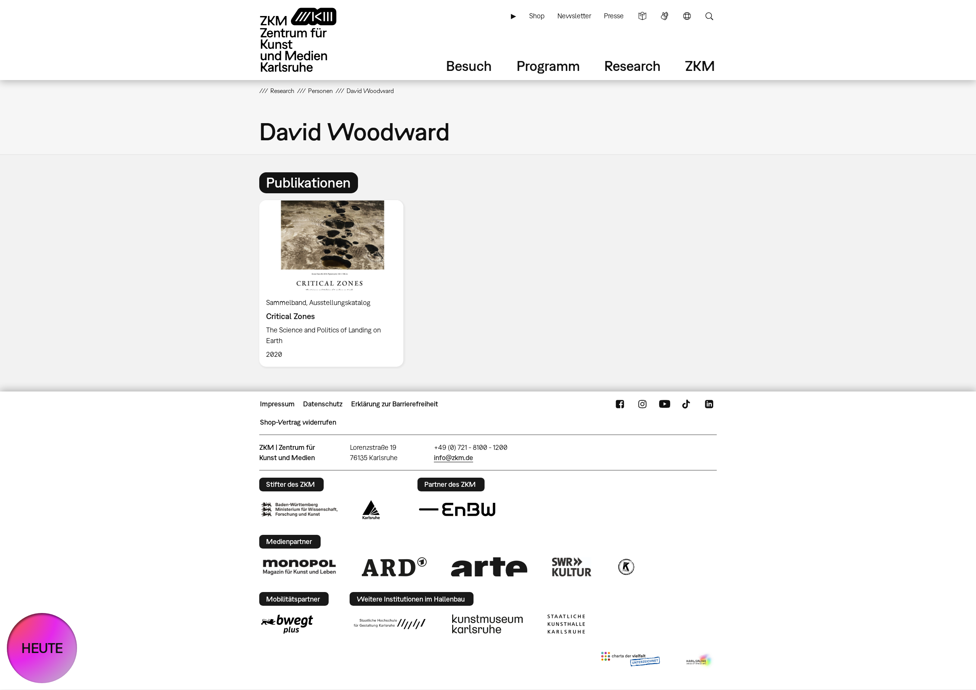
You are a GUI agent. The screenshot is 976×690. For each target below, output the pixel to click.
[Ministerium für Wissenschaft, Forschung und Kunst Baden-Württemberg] (299, 509)
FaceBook (620, 404)
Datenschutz (322, 404)
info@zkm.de (453, 458)
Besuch (469, 66)
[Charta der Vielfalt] (630, 660)
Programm (548, 66)
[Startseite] (308, 40)
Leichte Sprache (642, 16)
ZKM (700, 66)
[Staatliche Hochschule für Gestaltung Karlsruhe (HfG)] (390, 624)
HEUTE (42, 648)
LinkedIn (709, 404)
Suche (709, 16)
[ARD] (394, 566)
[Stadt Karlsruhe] (371, 509)
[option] (334, 283)
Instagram (642, 404)
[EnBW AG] (457, 510)
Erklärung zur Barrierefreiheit (394, 404)
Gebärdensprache (664, 16)
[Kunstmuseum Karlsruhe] (487, 624)
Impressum (277, 404)
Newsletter (574, 16)
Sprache (687, 16)
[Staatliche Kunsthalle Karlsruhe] (566, 624)
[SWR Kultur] (572, 566)
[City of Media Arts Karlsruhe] (700, 660)
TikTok (687, 404)
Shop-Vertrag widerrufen (298, 422)
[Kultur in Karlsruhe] (625, 566)
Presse (614, 16)
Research (632, 66)
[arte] (489, 566)
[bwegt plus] (287, 624)
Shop (536, 16)
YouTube (664, 404)
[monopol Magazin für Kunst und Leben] (299, 567)
